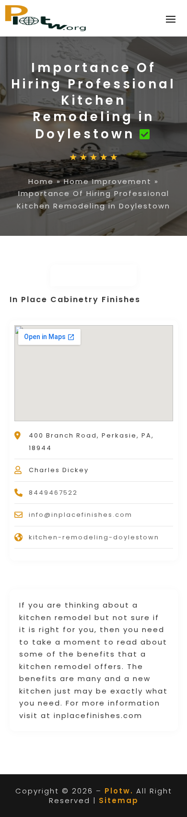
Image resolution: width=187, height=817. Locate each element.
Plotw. (119, 791)
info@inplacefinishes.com (80, 514)
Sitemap (119, 800)
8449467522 (53, 492)
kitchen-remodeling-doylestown (94, 537)
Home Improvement (108, 181)
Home (41, 181)
